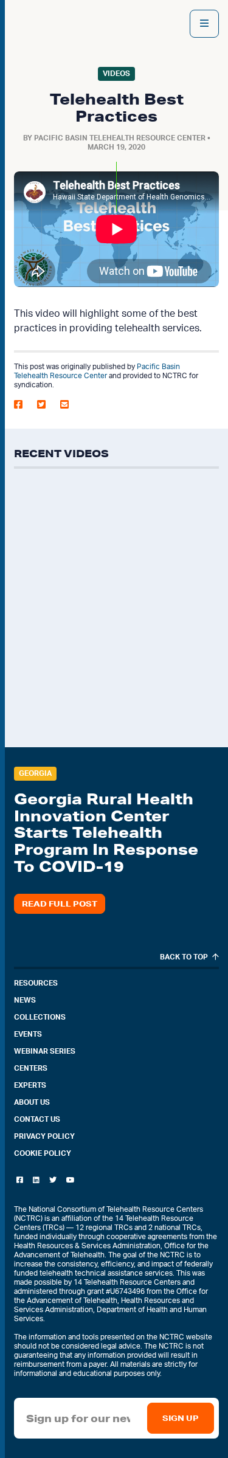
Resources (36, 983)
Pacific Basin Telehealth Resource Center (120, 138)
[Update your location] (204, 24)
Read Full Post (59, 904)
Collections (40, 1017)
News (25, 1000)
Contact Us (37, 1119)
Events (28, 1034)
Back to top (185, 957)
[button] (22, 404)
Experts (30, 1085)
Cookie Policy (42, 1153)
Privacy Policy (44, 1136)
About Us (32, 1102)
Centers (30, 1068)
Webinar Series (44, 1051)
